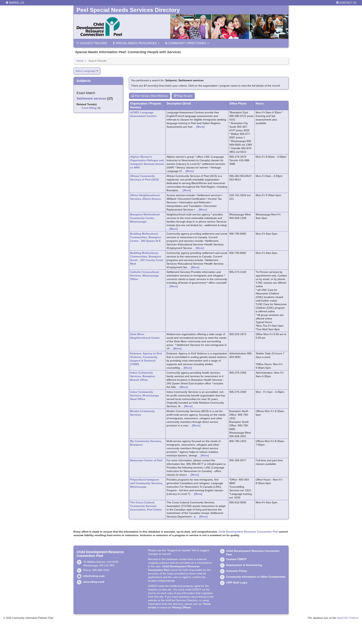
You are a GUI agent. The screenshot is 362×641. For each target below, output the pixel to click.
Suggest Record (93, 43)
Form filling (89, 107)
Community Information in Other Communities (255, 576)
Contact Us (347, 2)
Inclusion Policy (236, 570)
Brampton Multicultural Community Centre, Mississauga (145, 218)
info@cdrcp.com (93, 575)
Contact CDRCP (236, 559)
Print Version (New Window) (151, 95)
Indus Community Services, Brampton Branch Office (142, 376)
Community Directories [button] (187, 43)
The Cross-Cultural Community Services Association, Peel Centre (146, 506)
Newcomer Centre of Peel (146, 460)
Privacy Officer (181, 607)
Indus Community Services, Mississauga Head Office (144, 395)
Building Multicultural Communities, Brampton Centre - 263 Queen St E (145, 237)
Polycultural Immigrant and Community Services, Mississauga (146, 483)
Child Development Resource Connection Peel (248, 531)
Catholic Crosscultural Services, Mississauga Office (144, 275)
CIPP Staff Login (236, 582)
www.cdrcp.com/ (93, 581)
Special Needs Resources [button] (136, 43)
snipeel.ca (16, 2)
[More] (200, 126)
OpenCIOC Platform (348, 618)
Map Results (184, 95)
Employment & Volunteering (244, 565)
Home (80, 60)
